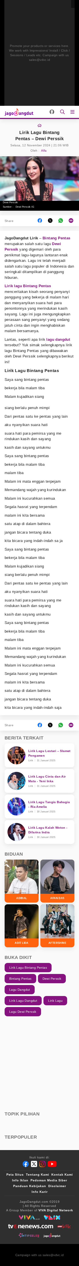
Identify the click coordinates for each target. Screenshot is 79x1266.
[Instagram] (42, 1164)
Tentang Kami (37, 1174)
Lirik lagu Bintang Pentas (28, 286)
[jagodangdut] (51, 1235)
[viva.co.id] (29, 1217)
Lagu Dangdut (19, 989)
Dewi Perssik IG (25, 206)
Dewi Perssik (52, 978)
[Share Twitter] (50, 220)
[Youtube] (52, 1164)
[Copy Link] (72, 220)
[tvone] (30, 1226)
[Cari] (62, 112)
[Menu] (73, 112)
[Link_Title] (39, 126)
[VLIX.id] (52, 1217)
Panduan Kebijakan (29, 1186)
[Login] (52, 112)
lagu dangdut (58, 339)
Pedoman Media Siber (49, 1180)
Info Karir (40, 1191)
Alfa (44, 150)
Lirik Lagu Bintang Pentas (28, 967)
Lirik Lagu (55, 1000)
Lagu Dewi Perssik (22, 1011)
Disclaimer (57, 1186)
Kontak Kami (62, 1174)
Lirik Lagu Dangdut (23, 1000)
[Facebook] (26, 1164)
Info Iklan (20, 1180)
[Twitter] (34, 1164)
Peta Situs (15, 1174)
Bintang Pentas (56, 238)
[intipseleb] (29, 1235)
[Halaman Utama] (18, 112)
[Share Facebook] (40, 220)
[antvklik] (64, 1226)
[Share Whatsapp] (61, 220)
